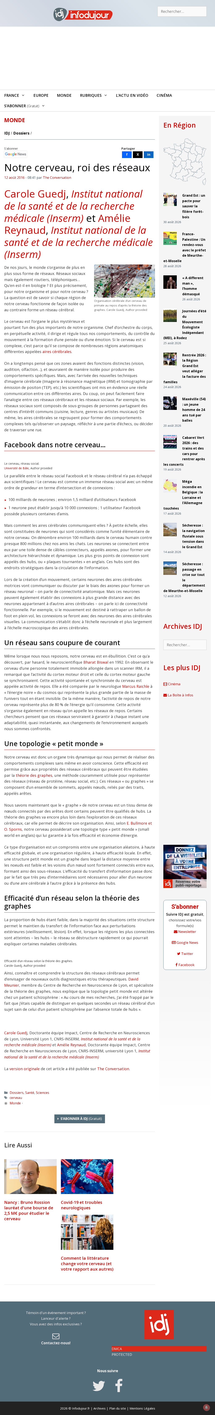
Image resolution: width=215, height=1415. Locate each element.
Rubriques (91, 95)
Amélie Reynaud (71, 1044)
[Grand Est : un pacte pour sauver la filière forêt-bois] (170, 208)
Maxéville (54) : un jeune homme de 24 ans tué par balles (194, 410)
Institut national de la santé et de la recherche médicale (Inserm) (73, 206)
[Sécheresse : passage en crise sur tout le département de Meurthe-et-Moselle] (170, 576)
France (11, 95)
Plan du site (117, 1408)
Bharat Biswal (95, 662)
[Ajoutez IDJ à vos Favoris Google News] (15, 154)
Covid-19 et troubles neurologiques (81, 1205)
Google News (187, 942)
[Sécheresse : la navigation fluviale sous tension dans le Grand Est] (170, 538)
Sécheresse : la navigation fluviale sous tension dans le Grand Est (193, 536)
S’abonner (21, 105)
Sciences (42, 1092)
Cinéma (164, 95)
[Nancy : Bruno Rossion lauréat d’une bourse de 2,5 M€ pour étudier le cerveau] (30, 1176)
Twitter (186, 953)
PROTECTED (122, 1354)
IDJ (7, 133)
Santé (29, 1092)
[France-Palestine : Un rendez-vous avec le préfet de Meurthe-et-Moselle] (170, 246)
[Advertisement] (107, 58)
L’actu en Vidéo (132, 95)
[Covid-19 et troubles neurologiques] (87, 1176)
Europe (41, 95)
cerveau (16, 1097)
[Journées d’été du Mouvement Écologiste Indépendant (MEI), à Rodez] (170, 323)
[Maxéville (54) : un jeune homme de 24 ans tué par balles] (170, 411)
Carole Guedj (35, 193)
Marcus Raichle (135, 686)
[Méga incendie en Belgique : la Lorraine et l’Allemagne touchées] (170, 494)
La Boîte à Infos (180, 695)
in (148, 154)
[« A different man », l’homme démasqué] (170, 290)
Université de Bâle (16, 468)
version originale (24, 1068)
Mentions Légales (142, 1408)
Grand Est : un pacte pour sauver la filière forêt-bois (193, 206)
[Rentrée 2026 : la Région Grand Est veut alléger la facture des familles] (170, 367)
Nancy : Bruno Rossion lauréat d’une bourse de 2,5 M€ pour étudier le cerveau (28, 1210)
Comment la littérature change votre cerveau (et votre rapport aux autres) (87, 1263)
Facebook (186, 964)
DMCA (117, 1348)
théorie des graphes (34, 775)
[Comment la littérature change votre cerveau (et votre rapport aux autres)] (87, 1232)
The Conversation (113, 1068)
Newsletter (186, 931)
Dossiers (21, 133)
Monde (64, 95)
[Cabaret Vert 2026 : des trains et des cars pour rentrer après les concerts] (170, 450)
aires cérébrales (56, 351)
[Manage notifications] (206, 1407)
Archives (99, 1408)
